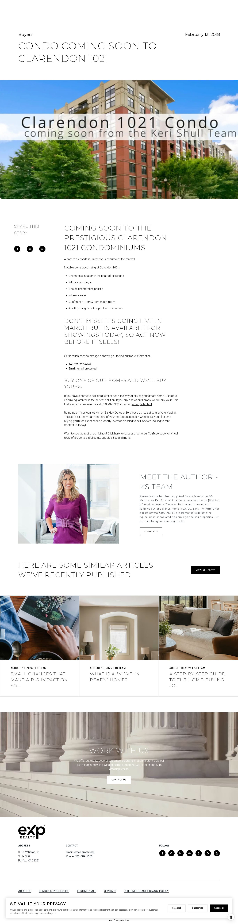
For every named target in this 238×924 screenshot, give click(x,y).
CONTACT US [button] (119, 779)
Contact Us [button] (151, 531)
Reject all (176, 908)
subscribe (134, 433)
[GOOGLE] (208, 853)
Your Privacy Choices (119, 920)
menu (215, 8)
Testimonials (86, 891)
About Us (24, 891)
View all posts (205, 570)
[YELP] (198, 853)
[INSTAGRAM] (171, 853)
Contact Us (195, 8)
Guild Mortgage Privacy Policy (146, 891)
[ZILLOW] (217, 853)
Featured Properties (54, 891)
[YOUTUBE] (189, 853)
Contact (110, 891)
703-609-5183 (84, 856)
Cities (174, 8)
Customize (197, 908)
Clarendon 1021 (109, 267)
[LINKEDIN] (180, 853)
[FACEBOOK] (162, 853)
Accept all (219, 908)
